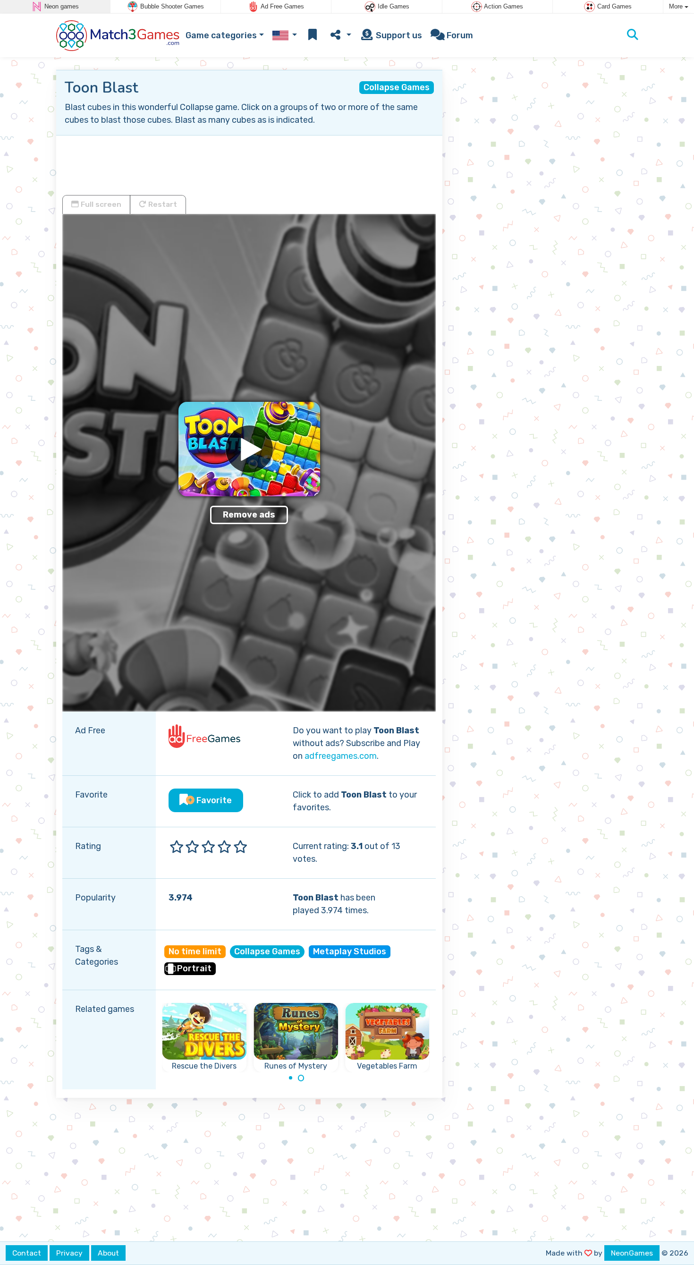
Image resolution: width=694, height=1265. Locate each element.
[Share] (339, 35)
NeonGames (632, 1252)
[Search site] (632, 35)
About (108, 1252)
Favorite (213, 800)
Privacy (69, 1252)
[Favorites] (312, 35)
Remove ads (249, 514)
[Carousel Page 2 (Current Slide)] (301, 1078)
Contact (26, 1252)
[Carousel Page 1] (290, 1078)
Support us (398, 35)
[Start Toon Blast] (249, 449)
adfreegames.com (341, 756)
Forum (459, 35)
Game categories (221, 35)
